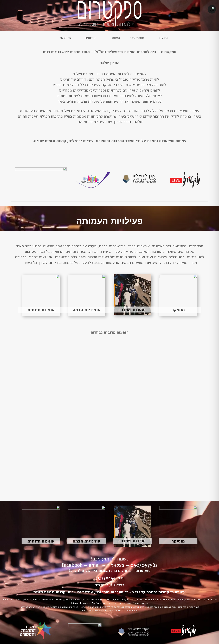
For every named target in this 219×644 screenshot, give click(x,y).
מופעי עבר (137, 38)
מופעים (163, 38)
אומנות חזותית (41, 310)
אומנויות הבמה (86, 310)
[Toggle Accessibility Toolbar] (211, 9)
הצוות (116, 38)
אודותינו (90, 38)
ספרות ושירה (132, 309)
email (95, 565)
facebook (71, 565)
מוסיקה (178, 310)
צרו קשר (65, 38)
